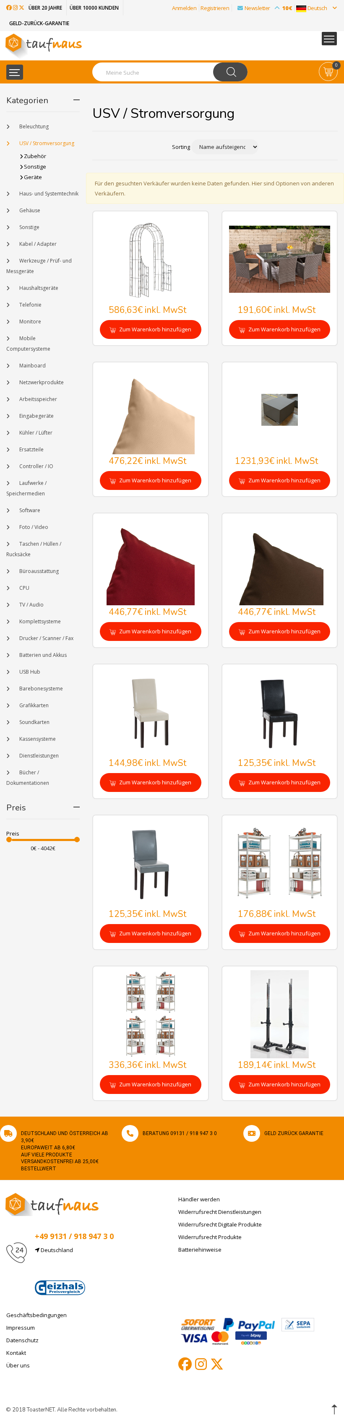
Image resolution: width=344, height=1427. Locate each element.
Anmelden (184, 8)
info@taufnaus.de (74, 1270)
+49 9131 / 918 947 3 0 (74, 1236)
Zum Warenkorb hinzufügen (154, 329)
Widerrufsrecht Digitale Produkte (220, 1224)
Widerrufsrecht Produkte (210, 1237)
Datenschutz (22, 1340)
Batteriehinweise (200, 1249)
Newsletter (268, 8)
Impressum (20, 1327)
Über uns (18, 1365)
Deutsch (317, 8)
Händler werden (199, 1199)
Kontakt (16, 1353)
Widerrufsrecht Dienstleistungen (219, 1212)
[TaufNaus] (52, 1204)
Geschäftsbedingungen (36, 1315)
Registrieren (215, 8)
